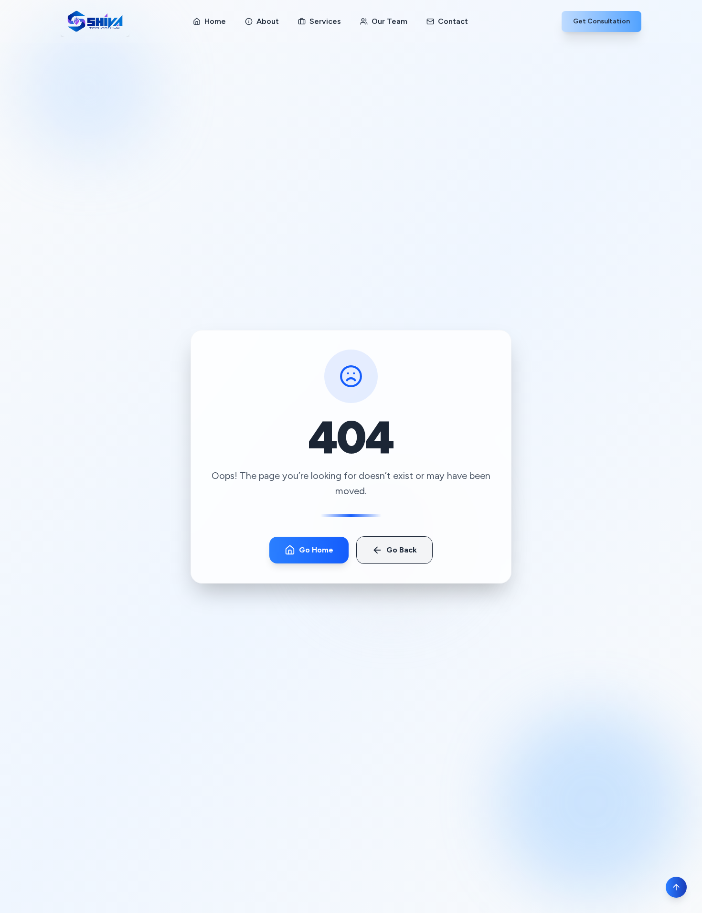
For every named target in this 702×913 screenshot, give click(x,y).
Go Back (401, 549)
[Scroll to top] (676, 887)
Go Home (316, 549)
